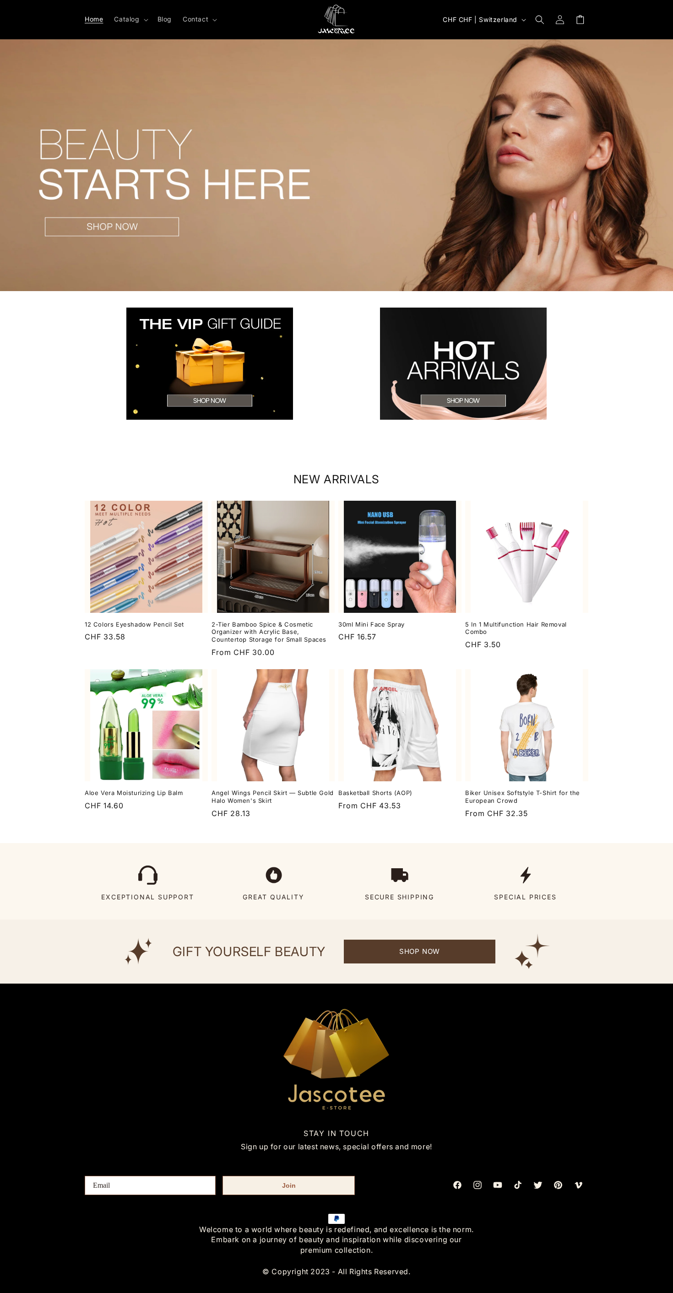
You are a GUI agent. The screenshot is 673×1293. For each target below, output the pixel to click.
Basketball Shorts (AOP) (375, 792)
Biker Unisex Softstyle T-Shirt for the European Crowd (522, 796)
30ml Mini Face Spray (371, 624)
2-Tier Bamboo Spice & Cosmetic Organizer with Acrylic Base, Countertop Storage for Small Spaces (269, 632)
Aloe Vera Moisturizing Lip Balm (134, 792)
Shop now (419, 951)
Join (289, 1185)
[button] (130, 19)
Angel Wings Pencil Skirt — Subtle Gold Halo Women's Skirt (273, 796)
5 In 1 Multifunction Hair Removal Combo (516, 628)
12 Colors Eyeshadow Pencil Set (134, 624)
